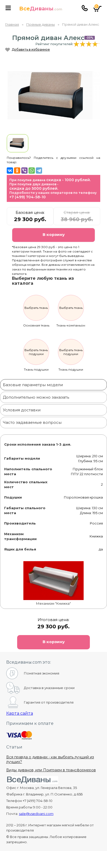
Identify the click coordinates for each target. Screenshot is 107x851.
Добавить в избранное (31, 49)
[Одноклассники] (17, 170)
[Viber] (24, 170)
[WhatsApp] (32, 170)
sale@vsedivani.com (36, 814)
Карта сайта (19, 713)
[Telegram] (39, 170)
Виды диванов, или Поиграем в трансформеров (51, 770)
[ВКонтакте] (10, 170)
